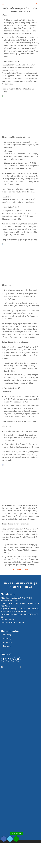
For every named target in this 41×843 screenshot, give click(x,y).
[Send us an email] (8, 659)
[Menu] (3, 3)
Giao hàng (7, 638)
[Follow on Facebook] (3, 659)
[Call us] (13, 659)
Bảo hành (7, 646)
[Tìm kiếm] (38, 4)
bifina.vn (11, 620)
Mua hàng (7, 635)
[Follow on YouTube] (18, 659)
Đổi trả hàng (7, 642)
